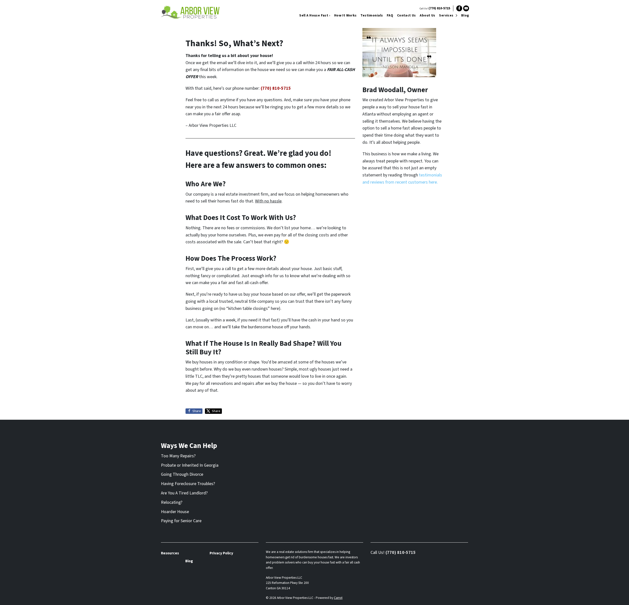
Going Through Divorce (182, 474)
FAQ (390, 15)
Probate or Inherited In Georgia (189, 465)
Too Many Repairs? (178, 456)
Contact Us (406, 15)
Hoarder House (175, 512)
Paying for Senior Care (181, 521)
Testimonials (371, 15)
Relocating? (171, 502)
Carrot (338, 597)
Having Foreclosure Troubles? (188, 484)
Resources (170, 553)
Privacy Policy (221, 553)
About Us (427, 15)
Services (446, 15)
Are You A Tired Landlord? (184, 493)
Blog (465, 15)
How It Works (345, 15)
